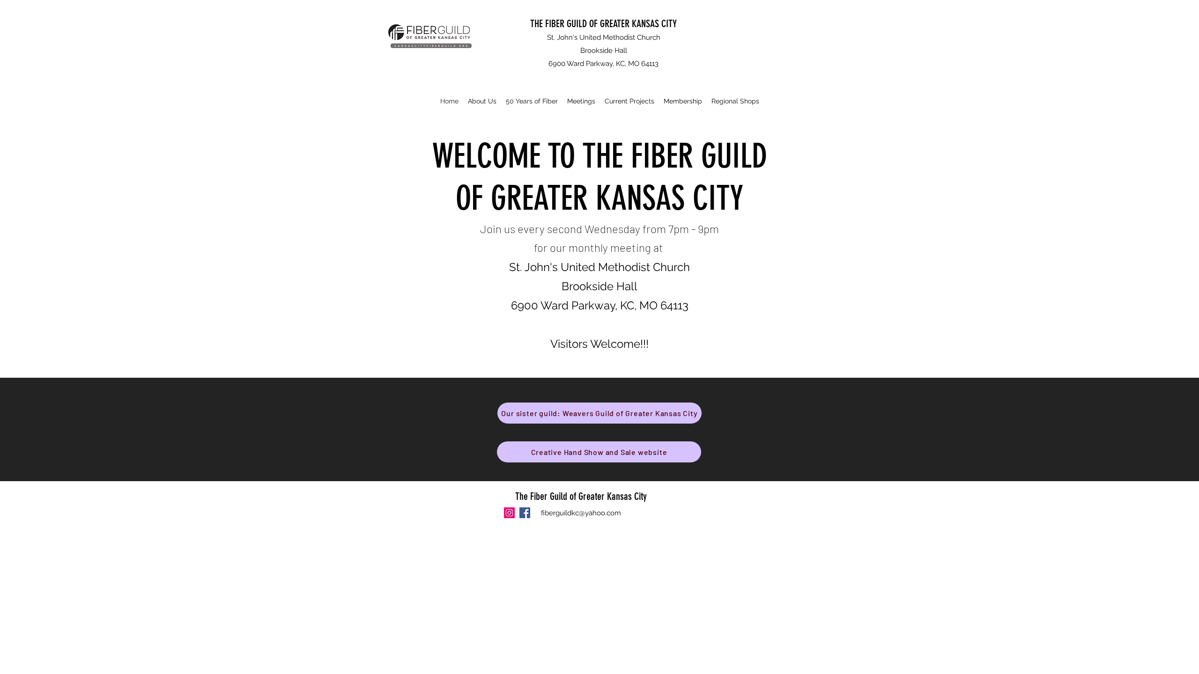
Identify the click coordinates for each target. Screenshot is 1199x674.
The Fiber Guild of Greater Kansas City (581, 496)
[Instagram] (509, 512)
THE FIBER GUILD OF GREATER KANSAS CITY (603, 23)
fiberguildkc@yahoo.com (581, 513)
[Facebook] (524, 512)
